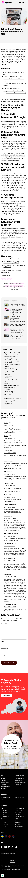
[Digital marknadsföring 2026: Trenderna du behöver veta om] (7, 336)
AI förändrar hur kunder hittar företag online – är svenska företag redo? (17, 330)
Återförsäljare (8, 376)
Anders (6, 436)
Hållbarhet (3, 780)
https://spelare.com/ (9, 501)
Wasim (6, 459)
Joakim (6, 423)
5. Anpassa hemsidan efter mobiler (14, 91)
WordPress (8, 394)
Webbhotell (18, 822)
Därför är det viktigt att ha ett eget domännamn (17, 324)
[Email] (7, 279)
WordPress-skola (9, 396)
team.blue (12, 862)
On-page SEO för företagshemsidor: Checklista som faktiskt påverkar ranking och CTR (17, 319)
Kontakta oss (6, 695)
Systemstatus (18, 780)
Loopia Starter (18, 810)
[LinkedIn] (5, 279)
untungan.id (7, 543)
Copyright (3, 788)
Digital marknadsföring (10, 353)
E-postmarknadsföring (10, 356)
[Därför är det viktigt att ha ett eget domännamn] (7, 325)
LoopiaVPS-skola (9, 400)
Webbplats (4, 655)
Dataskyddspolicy (5, 782)
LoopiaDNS (3, 822)
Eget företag (7, 372)
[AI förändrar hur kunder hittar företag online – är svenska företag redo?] (7, 330)
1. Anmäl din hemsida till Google (13, 76)
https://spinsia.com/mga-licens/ (13, 512)
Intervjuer (7, 374)
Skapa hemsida (8, 387)
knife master (7, 574)
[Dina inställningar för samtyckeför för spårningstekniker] (2, 875)
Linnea (6, 450)
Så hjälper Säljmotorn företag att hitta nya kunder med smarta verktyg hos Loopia (16, 311)
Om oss (3, 778)
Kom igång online (9, 380)
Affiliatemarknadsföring (10, 355)
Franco (6, 483)
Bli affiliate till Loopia (19, 797)
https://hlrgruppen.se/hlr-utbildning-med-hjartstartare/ (14, 431)
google (7, 286)
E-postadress (5, 648)
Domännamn (8, 381)
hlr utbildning (8, 604)
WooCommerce (9, 368)
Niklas (6, 471)
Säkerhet (7, 401)
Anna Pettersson (14, 289)
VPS (6, 405)
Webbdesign (8, 392)
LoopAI (2, 820)
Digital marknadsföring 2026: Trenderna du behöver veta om (16, 336)
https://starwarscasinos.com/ (12, 491)
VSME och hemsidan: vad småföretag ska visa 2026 (17, 305)
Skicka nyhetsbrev (19, 816)
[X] (10, 279)
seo (11, 286)
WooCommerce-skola (10, 370)
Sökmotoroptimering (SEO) (16, 283)
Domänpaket (4, 812)
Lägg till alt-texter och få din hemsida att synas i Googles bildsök (14, 262)
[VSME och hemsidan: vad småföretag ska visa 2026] (7, 305)
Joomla (7, 389)
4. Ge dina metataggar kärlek (12, 88)
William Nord (8, 504)
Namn (3, 641)
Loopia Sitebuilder (9, 391)
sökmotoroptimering (18, 286)
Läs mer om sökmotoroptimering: (16, 93)
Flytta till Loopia (5, 816)
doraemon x (7, 558)
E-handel (6, 366)
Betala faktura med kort (20, 782)
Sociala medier (8, 362)
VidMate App (8, 516)
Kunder (7, 377)
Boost (2, 808)
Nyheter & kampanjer (10, 385)
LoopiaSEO (3, 826)
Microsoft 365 (18, 812)
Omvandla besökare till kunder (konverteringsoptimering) (12, 360)
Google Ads (8, 358)
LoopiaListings (4, 824)
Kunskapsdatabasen (20, 778)
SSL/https (7, 403)
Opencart (17, 814)
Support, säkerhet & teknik (11, 398)
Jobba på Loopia (5, 786)
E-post (6, 383)
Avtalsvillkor (4, 784)
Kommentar (4, 623)
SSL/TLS (17, 818)
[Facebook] (2, 279)
